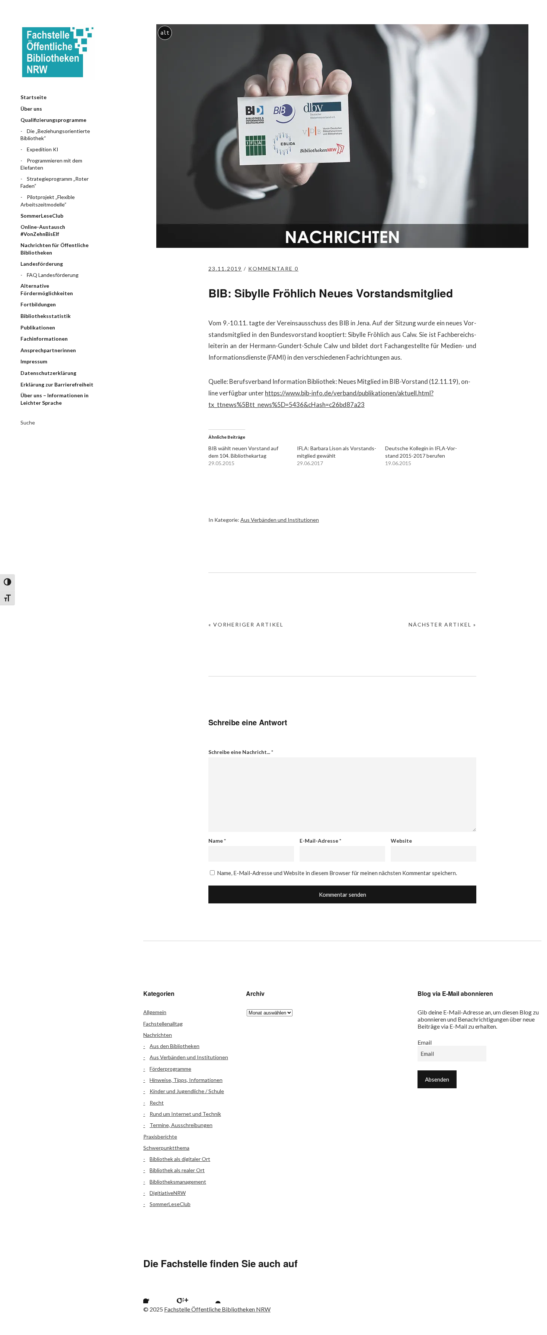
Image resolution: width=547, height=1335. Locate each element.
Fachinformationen (44, 338)
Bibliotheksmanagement (178, 1181)
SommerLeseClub (41, 215)
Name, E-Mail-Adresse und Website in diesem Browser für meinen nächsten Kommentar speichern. (337, 873)
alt (164, 33)
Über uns (31, 108)
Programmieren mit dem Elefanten (51, 164)
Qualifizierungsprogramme (53, 120)
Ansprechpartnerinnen (48, 350)
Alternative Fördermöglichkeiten (46, 289)
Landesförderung (41, 264)
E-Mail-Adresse (320, 840)
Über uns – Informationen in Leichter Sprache (54, 399)
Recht (157, 1102)
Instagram (192, 1294)
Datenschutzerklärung (48, 373)
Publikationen (37, 327)
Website (401, 840)
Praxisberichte (160, 1136)
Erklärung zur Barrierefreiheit (56, 384)
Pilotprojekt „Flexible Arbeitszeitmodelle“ (47, 201)
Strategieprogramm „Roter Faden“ (54, 182)
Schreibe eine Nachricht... (240, 752)
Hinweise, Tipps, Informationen (186, 1080)
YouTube (211, 1294)
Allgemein (154, 1012)
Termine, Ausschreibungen (181, 1125)
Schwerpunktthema (166, 1148)
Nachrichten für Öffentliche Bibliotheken (54, 249)
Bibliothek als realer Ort (177, 1170)
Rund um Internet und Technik (185, 1114)
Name (217, 840)
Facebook (152, 1294)
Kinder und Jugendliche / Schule (187, 1091)
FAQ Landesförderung (53, 275)
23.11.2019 (225, 268)
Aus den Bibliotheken (174, 1046)
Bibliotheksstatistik (45, 316)
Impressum (33, 361)
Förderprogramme (170, 1069)
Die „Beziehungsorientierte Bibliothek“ (55, 135)
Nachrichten (157, 1035)
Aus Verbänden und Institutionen (279, 520)
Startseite (33, 97)
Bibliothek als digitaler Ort (180, 1159)
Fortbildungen (38, 304)
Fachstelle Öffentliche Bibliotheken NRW (57, 52)
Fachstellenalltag (163, 1023)
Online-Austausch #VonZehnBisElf (42, 230)
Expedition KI (42, 149)
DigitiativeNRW (168, 1193)
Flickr (172, 1294)
